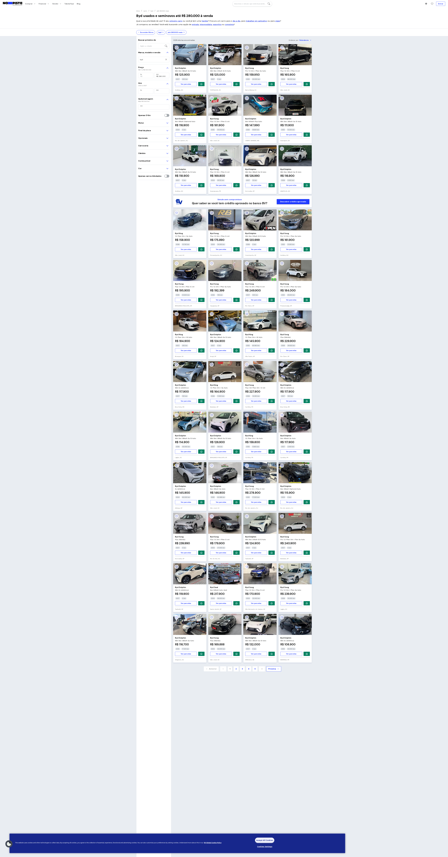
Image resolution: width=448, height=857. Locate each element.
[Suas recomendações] (426, 4)
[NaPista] (12, 4)
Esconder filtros (146, 32)
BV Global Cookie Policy (212, 843)
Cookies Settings (264, 846)
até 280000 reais (175, 32)
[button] (9, 844)
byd (159, 32)
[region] (177, 843)
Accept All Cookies (264, 840)
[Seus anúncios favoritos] (432, 4)
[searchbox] (252, 3)
